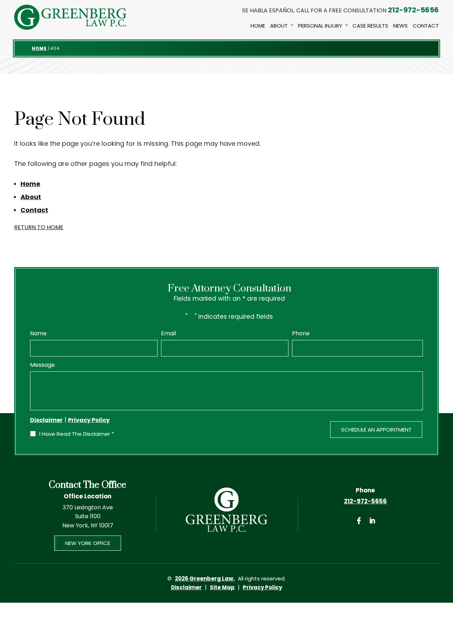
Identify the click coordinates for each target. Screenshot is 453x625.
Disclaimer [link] (186, 587)
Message (42, 365)
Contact (426, 25)
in (372, 520)
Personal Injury (320, 25)
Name (38, 333)
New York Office (87, 543)
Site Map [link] (222, 587)
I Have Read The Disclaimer (76, 433)
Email (170, 333)
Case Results (370, 25)
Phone (301, 333)
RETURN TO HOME (38, 227)
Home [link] (30, 183)
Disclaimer (46, 420)
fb (359, 520)
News (400, 25)
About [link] (31, 196)
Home (258, 25)
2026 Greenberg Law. (205, 578)
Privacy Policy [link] (262, 587)
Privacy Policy (89, 420)
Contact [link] (34, 210)
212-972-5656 (413, 10)
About (279, 25)
